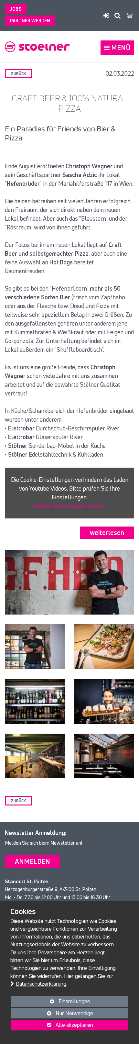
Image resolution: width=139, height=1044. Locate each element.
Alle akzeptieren (52, 1024)
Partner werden (30, 20)
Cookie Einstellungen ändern (69, 506)
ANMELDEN (32, 861)
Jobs (15, 9)
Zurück (18, 73)
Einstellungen (50, 1002)
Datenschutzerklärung (41, 983)
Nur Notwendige (52, 1014)
